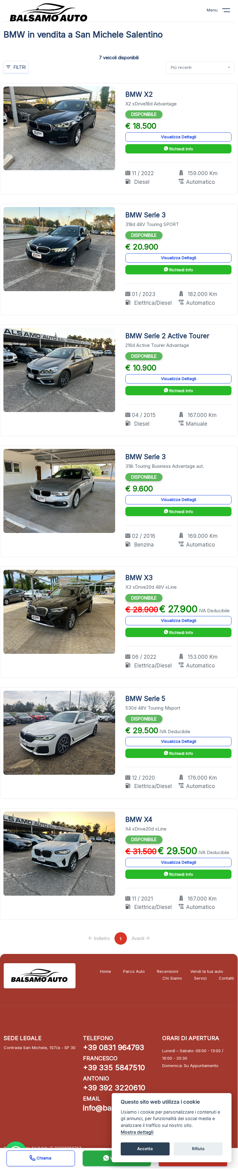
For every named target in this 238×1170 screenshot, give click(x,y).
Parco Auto (134, 971)
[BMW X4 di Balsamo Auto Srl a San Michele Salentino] (59, 853)
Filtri (20, 67)
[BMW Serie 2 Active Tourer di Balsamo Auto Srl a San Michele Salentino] (59, 370)
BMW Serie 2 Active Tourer (167, 336)
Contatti (226, 978)
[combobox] (200, 67)
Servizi (200, 978)
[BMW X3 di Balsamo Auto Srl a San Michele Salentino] (59, 611)
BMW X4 (138, 819)
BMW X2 (139, 94)
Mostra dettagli (137, 1132)
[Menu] (230, 11)
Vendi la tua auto (206, 971)
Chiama (43, 1157)
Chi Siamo (172, 978)
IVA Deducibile (214, 611)
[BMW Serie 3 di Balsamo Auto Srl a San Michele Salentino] (59, 249)
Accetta (145, 1148)
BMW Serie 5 (145, 698)
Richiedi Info (180, 148)
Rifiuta (198, 1148)
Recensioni (167, 971)
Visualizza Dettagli (178, 136)
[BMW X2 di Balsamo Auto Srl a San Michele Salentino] (59, 128)
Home (105, 971)
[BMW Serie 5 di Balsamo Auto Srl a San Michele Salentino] (59, 732)
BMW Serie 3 (145, 215)
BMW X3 (139, 578)
